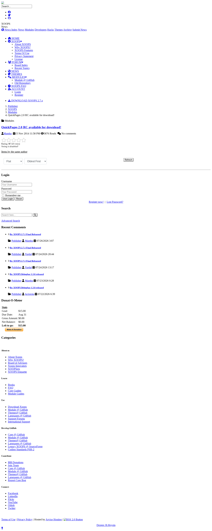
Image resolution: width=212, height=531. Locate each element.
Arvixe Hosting (54, 519)
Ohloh (11, 505)
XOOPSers (14, 368)
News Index (10, 29)
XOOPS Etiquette (17, 371)
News (21, 29)
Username (6, 181)
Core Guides (14, 390)
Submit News (79, 29)
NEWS (15, 71)
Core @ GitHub (16, 434)
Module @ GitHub (24, 80)
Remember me (13, 195)
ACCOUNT (18, 89)
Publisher (13, 106)
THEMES (16, 74)
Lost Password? (115, 201)
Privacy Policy (24, 519)
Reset (19, 198)
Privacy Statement (24, 56)
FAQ (10, 387)
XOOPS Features (24, 50)
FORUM (16, 62)
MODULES (18, 77)
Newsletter (16, 344)
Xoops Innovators (17, 365)
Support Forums (16, 418)
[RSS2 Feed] (73, 519)
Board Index (21, 65)
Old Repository (23, 83)
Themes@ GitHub (17, 412)
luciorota (29, 294)
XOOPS (15, 41)
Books (11, 384)
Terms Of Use (22, 53)
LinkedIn (13, 496)
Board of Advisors (17, 363)
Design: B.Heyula (106, 525)
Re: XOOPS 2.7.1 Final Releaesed (25, 234)
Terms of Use (8, 519)
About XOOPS (23, 44)
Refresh (128, 160)
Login (18, 92)
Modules (29, 29)
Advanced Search (10, 220)
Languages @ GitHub (19, 415)
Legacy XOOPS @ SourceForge (25, 446)
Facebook (13, 493)
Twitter (11, 508)
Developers (41, 29)
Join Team (13, 465)
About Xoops (15, 357)
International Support (19, 421)
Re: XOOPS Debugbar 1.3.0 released (27, 274)
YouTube (13, 502)
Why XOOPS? (22, 47)
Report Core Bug (17, 480)
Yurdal (28, 254)
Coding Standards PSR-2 (21, 449)
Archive (67, 29)
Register (19, 95)
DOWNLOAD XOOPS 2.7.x (27, 100)
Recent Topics (22, 68)
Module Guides (16, 393)
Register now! (96, 201)
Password (6, 188)
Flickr (11, 499)
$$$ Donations (15, 462)
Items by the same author (14, 151)
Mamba (8, 133)
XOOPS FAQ (18, 86)
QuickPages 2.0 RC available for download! (31, 127)
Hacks (50, 29)
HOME (15, 38)
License (19, 59)
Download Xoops (17, 406)
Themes (58, 29)
